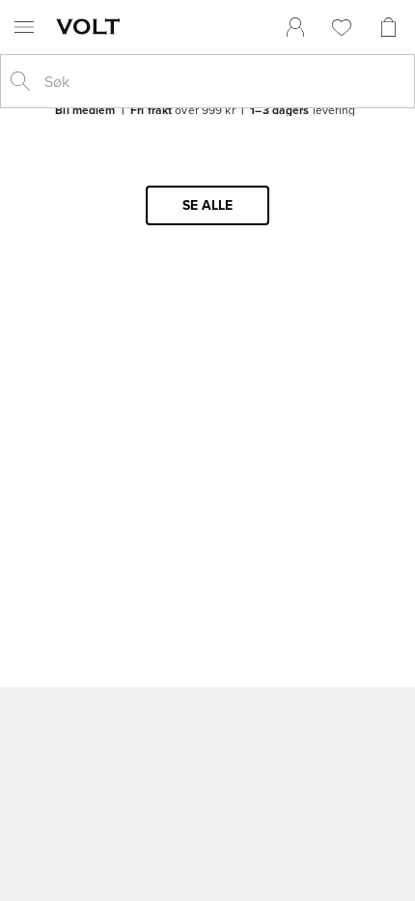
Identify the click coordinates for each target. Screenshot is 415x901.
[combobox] (223, 81)
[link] (295, 27)
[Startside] (91, 26)
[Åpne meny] (24, 27)
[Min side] (295, 27)
